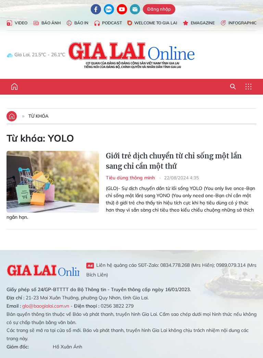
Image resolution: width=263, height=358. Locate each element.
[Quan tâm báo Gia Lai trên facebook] (96, 9)
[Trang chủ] (14, 87)
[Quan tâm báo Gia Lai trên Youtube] (122, 9)
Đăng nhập (159, 9)
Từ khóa (38, 116)
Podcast (112, 22)
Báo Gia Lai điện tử (131, 55)
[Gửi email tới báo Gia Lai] (135, 9)
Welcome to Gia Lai (155, 22)
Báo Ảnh (51, 22)
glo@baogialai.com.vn (45, 306)
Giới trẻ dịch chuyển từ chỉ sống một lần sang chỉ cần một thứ (174, 161)
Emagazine (203, 22)
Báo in (81, 22)
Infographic (242, 22)
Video (21, 22)
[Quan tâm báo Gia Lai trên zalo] (109, 9)
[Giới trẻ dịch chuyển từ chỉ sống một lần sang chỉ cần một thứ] (53, 182)
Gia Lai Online (43, 269)
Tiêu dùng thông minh (131, 178)
